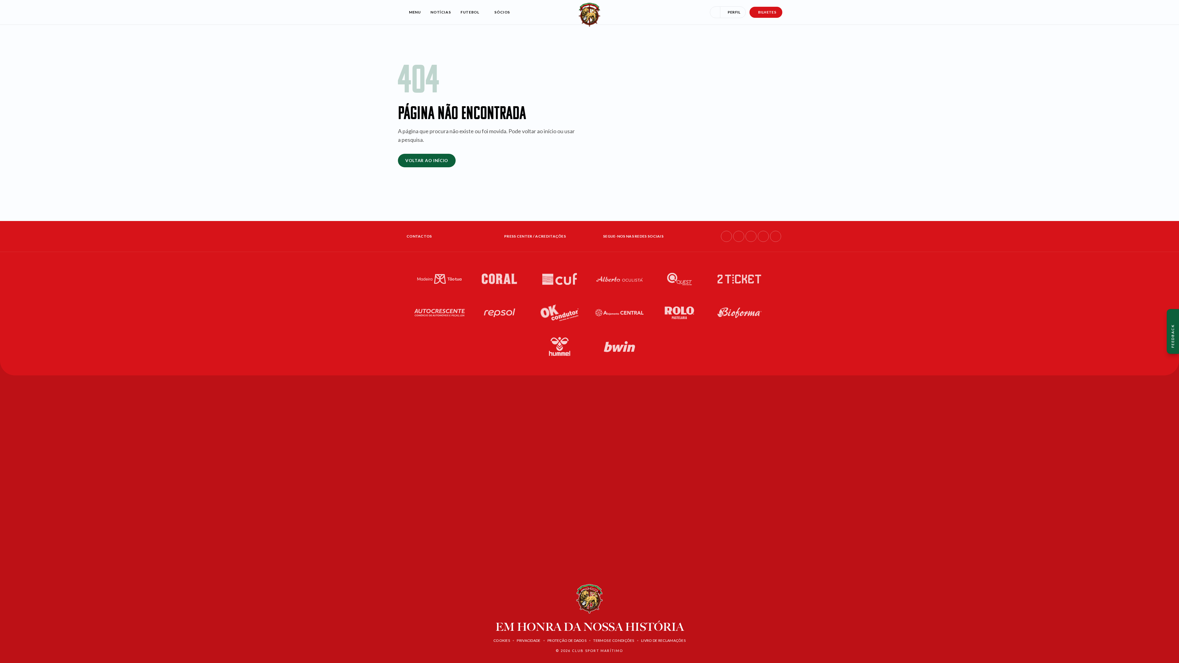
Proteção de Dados (566, 640)
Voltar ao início (426, 160)
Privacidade (528, 640)
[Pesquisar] (715, 12)
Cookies (501, 640)
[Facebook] (726, 236)
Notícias (440, 12)
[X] (775, 236)
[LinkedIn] (751, 236)
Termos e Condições (613, 640)
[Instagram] (738, 236)
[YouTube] (763, 236)
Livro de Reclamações (663, 640)
